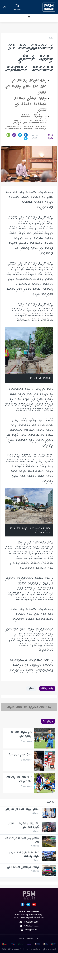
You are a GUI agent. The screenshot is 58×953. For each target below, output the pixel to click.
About (21, 938)
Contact (29, 938)
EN (4, 6)
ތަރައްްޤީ (31, 688)
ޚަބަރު (51, 39)
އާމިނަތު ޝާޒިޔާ (50, 136)
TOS (36, 938)
